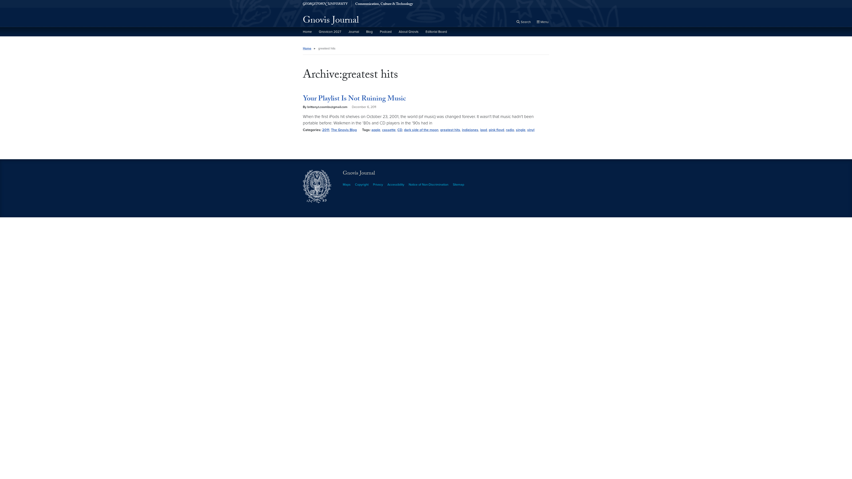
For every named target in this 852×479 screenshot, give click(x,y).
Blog (369, 32)
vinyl (530, 130)
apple (375, 130)
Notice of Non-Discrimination (428, 184)
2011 (325, 130)
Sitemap (458, 184)
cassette (389, 130)
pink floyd (496, 130)
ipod (483, 130)
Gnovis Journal (331, 21)
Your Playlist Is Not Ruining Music (354, 99)
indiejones (470, 130)
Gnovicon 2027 (330, 32)
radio (510, 130)
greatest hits (450, 130)
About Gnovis (408, 32)
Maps (347, 184)
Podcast (386, 32)
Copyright (362, 184)
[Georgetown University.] (325, 4)
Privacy (378, 184)
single (520, 130)
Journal (353, 32)
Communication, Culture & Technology (384, 4)
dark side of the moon (421, 130)
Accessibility (395, 184)
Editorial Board (436, 32)
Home (307, 32)
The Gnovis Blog (344, 130)
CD (399, 130)
